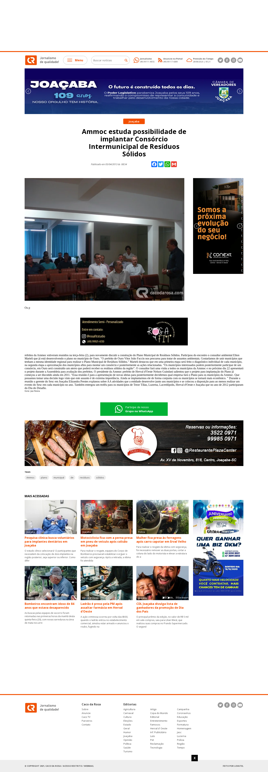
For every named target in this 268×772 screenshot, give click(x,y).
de (72, 477)
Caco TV (86, 717)
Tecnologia (156, 747)
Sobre (85, 709)
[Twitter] (220, 60)
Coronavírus (184, 713)
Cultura (127, 717)
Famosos (155, 724)
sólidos (100, 477)
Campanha (183, 709)
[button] (239, 91)
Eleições (128, 721)
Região (181, 744)
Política (127, 744)
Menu (79, 60)
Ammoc (30, 477)
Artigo (153, 709)
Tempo (181, 747)
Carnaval (128, 713)
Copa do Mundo (159, 713)
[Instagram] (233, 60)
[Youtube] (240, 60)
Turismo (127, 751)
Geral (126, 728)
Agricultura (129, 709)
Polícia (180, 740)
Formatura (183, 724)
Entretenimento (158, 721)
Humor (127, 732)
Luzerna (181, 736)
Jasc (179, 732)
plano (44, 477)
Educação (182, 717)
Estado (127, 724)
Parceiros (87, 721)
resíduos (85, 477)
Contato (86, 724)
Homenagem (184, 728)
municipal (59, 477)
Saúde (127, 747)
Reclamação (157, 744)
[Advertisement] (109, 25)
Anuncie (86, 713)
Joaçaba (127, 736)
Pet (152, 740)
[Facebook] (227, 60)
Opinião (127, 740)
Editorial (154, 717)
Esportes (182, 721)
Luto (152, 736)
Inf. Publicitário (158, 732)
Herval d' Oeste (158, 728)
